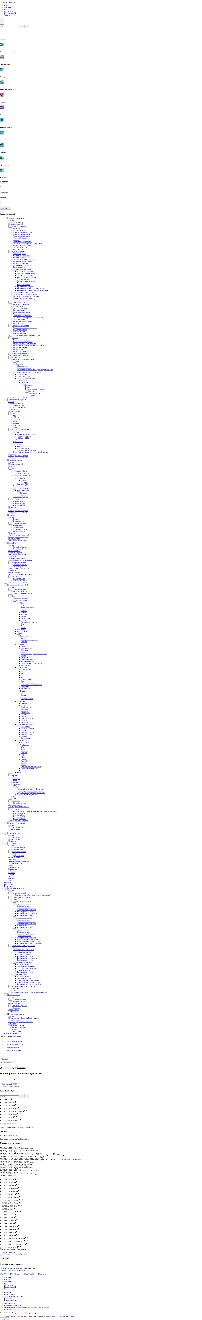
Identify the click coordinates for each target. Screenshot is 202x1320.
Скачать (7, 15)
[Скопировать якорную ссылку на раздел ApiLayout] (16, 1182)
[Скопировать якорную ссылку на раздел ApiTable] (15, 1224)
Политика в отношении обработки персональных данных (54, 1316)
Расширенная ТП (10, 13)
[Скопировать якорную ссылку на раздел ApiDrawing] (17, 1114)
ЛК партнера (8, 11)
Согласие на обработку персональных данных (16, 1316)
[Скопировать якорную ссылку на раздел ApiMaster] (16, 1185)
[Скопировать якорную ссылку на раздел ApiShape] (16, 1215)
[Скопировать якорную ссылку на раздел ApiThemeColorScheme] (25, 1238)
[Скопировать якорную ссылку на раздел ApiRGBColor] (19, 1206)
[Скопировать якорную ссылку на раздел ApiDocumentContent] (24, 1111)
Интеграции (8, 1298)
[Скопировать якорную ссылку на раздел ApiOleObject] (18, 1188)
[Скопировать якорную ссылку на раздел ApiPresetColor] (19, 1203)
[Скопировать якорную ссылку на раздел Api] (11, 1100)
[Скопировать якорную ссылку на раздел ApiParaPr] (16, 1194)
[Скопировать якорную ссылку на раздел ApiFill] (14, 1117)
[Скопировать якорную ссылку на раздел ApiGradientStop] (20, 1120)
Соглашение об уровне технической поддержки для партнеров (26, 1307)
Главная (7, 5)
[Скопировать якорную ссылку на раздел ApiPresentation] (20, 1200)
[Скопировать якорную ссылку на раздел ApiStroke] (16, 1221)
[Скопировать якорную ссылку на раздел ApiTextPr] (16, 1232)
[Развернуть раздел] (6, 218)
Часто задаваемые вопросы (14, 1296)
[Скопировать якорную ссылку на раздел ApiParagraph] (18, 1191)
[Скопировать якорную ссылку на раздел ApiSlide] (15, 1218)
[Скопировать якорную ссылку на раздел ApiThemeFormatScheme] (26, 1244)
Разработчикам (9, 1294)
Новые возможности (11, 1300)
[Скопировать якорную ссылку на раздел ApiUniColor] (18, 1247)
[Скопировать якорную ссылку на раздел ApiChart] (15, 1105)
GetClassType (12, 1135)
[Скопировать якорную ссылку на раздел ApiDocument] (18, 1108)
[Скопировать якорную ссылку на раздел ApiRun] (14, 1209)
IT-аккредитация (10, 1309)
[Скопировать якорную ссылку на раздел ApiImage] (16, 1179)
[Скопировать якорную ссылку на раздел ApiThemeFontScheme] (24, 1241)
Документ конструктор (9, 1061)
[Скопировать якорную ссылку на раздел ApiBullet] (15, 1102)
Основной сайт (9, 7)
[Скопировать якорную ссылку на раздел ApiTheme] (16, 1235)
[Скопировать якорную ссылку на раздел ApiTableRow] (18, 1229)
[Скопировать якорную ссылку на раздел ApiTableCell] (18, 1226)
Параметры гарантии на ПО (14, 1305)
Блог (6, 9)
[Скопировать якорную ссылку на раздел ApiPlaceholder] (19, 1197)
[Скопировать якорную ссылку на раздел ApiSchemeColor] (20, 1212)
